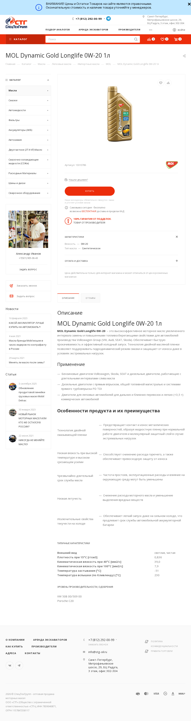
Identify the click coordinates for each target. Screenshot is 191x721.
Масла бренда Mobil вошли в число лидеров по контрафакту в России (27, 344)
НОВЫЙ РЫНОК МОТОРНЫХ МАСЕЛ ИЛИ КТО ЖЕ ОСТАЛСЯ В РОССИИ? (32, 420)
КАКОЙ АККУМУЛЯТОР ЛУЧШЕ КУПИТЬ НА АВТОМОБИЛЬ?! (26, 325)
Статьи (11, 374)
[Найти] (136, 39)
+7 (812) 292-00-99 (89, 19)
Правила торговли (162, 651)
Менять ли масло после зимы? (27, 362)
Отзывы (91, 298)
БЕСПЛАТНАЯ (89, 211)
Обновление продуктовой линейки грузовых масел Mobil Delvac (32, 394)
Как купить (14, 646)
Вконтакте (10, 666)
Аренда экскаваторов (50, 639)
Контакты (32, 653)
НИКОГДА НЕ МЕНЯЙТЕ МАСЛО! (32, 442)
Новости (12, 309)
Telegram (108, 18)
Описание (68, 298)
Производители (44, 646)
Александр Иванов (28, 253)
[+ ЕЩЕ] (152, 29)
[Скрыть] (189, 3)
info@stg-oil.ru (97, 652)
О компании (15, 639)
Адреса (11, 653)
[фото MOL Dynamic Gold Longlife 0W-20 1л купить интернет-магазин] (121, 114)
